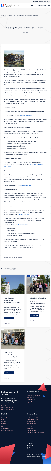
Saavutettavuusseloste (41, 456)
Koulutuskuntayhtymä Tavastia (34, 417)
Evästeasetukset (31, 458)
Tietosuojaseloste (31, 456)
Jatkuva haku (30, 402)
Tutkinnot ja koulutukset (32, 401)
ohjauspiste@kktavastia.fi (26, 115)
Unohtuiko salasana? (6, 425)
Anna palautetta (5, 428)
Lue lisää (8, 318)
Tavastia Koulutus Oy (31, 423)
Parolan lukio (30, 425)
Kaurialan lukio (30, 426)
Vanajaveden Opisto (31, 421)
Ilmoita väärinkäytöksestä (7, 430)
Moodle (3, 421)
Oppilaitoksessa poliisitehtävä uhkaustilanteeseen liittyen (12, 300)
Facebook (31, 441)
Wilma (2, 419)
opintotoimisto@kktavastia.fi (19, 225)
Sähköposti (3, 423)
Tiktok (30, 448)
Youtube (31, 445)
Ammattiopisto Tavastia (32, 419)
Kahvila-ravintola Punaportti (33, 395)
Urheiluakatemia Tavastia (32, 434)
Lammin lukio (30, 428)
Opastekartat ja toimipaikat (7, 407)
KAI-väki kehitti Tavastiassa (38, 298)
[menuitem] (36, 1)
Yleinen (25, 22)
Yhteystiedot (35, 1)
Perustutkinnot (30, 397)
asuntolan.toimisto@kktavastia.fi (26, 185)
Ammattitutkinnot (31, 399)
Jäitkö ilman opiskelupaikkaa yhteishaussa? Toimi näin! (12, 355)
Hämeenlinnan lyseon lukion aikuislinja (35, 432)
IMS (2, 426)
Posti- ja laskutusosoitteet (7, 409)
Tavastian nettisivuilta (23, 214)
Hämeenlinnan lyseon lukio (33, 430)
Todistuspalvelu (4, 417)
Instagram (31, 443)
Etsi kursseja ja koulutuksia (44, 1)
